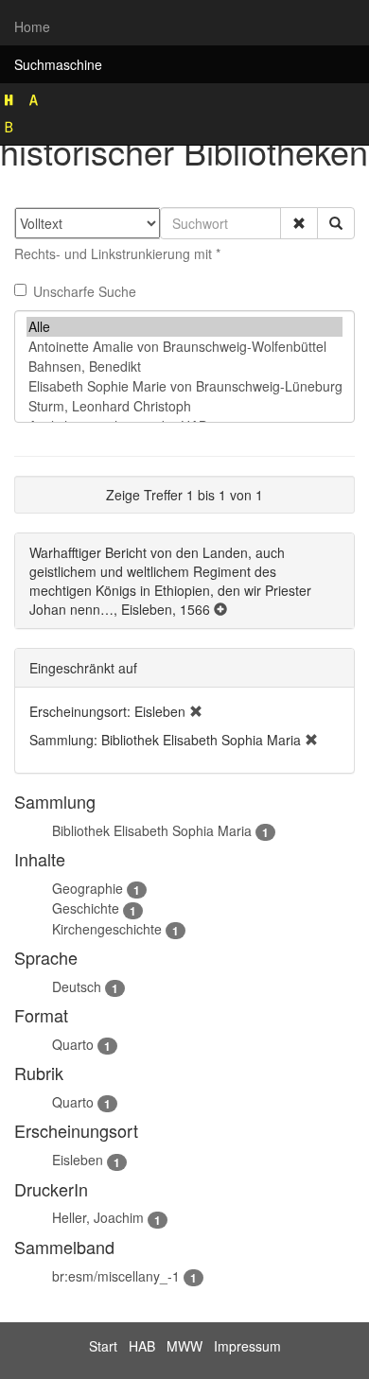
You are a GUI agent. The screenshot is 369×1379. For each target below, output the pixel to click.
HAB (142, 1345)
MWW (184, 1345)
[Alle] (184, 327)
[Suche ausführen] (336, 223)
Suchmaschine (58, 64)
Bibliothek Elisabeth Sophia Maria (152, 830)
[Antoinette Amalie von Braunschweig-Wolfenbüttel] (184, 347)
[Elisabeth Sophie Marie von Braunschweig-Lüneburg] (184, 386)
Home (32, 26)
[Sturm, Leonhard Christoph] (184, 406)
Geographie (87, 888)
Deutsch (76, 986)
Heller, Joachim (98, 1217)
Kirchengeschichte (107, 928)
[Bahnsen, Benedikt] (184, 366)
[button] (299, 223)
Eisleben (77, 1159)
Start (103, 1345)
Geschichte (85, 908)
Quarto (73, 1044)
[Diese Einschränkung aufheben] (195, 711)
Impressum (247, 1345)
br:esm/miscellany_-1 (116, 1275)
